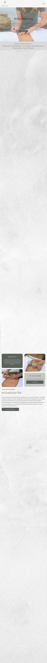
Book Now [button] (23, 31)
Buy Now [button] (34, 382)
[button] (43, 3)
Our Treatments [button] (10, 409)
